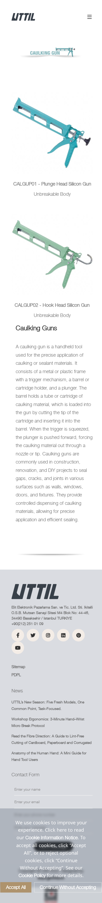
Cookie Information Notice (51, 837)
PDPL (16, 674)
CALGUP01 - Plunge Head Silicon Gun (52, 184)
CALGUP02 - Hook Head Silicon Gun (52, 305)
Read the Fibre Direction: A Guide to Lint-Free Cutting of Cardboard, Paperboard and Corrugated (52, 739)
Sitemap (18, 666)
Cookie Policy (32, 875)
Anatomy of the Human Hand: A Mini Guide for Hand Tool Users (49, 756)
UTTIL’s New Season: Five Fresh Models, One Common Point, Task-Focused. (48, 705)
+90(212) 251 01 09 (27, 623)
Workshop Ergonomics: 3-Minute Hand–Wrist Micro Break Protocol (48, 722)
